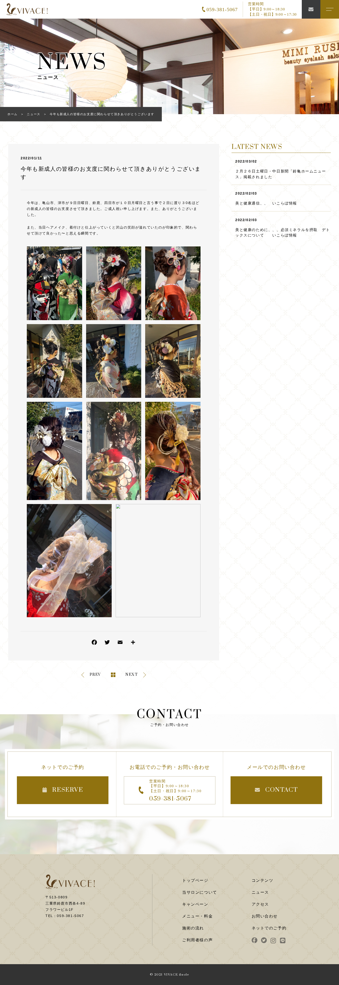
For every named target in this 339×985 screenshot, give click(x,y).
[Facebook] (94, 643)
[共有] (133, 643)
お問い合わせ (265, 916)
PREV (95, 675)
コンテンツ (262, 880)
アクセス (260, 904)
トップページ (195, 880)
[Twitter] (107, 643)
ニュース (260, 892)
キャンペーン (195, 904)
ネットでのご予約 (269, 928)
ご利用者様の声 (197, 940)
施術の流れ (193, 928)
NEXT (131, 675)
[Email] (120, 643)
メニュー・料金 (197, 916)
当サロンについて (199, 892)
